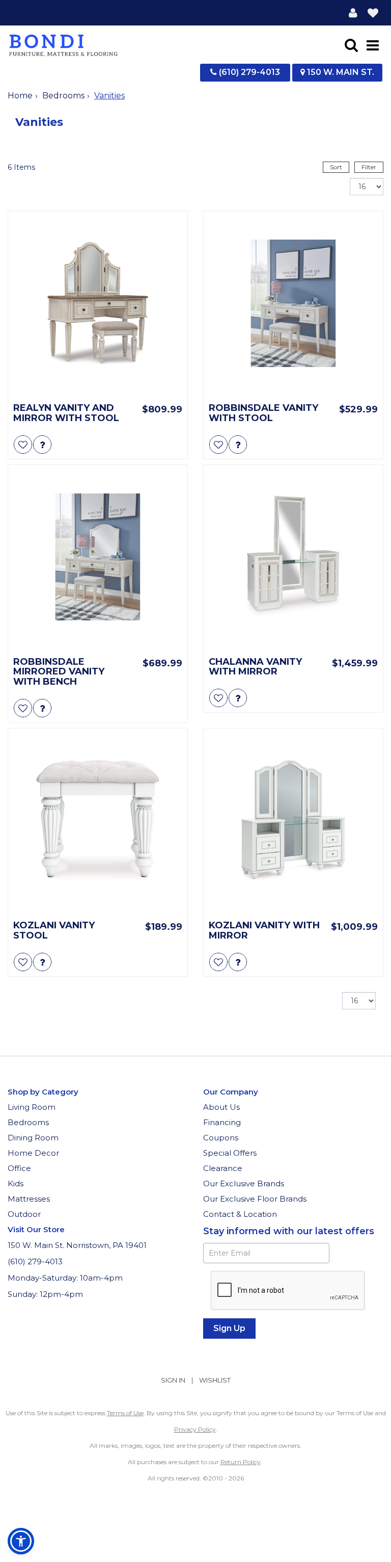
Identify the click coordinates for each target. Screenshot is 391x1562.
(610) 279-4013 (248, 72)
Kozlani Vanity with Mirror (264, 931)
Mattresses (29, 1199)
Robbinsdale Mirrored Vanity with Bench (58, 672)
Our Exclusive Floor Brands (254, 1199)
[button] (353, 13)
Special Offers (230, 1153)
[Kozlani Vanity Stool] (97, 820)
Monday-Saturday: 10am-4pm (66, 1278)
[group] (42, 444)
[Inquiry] (42, 444)
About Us (221, 1107)
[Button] (372, 45)
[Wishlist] (372, 13)
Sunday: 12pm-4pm (46, 1294)
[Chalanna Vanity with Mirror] (293, 557)
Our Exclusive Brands (243, 1183)
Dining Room (33, 1137)
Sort (336, 167)
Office (19, 1168)
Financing (222, 1122)
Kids (15, 1183)
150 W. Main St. (339, 72)
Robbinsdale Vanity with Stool (263, 413)
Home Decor (33, 1153)
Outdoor (24, 1214)
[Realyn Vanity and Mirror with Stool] (97, 303)
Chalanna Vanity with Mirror (255, 667)
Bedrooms (63, 95)
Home (20, 95)
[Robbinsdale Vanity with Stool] (293, 303)
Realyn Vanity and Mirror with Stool (66, 413)
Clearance (222, 1168)
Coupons (220, 1137)
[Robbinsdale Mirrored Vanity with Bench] (97, 557)
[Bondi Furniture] (64, 44)
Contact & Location (240, 1214)
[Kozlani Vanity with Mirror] (293, 820)
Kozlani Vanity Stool (54, 931)
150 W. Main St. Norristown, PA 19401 (77, 1245)
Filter (368, 167)
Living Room (31, 1107)
